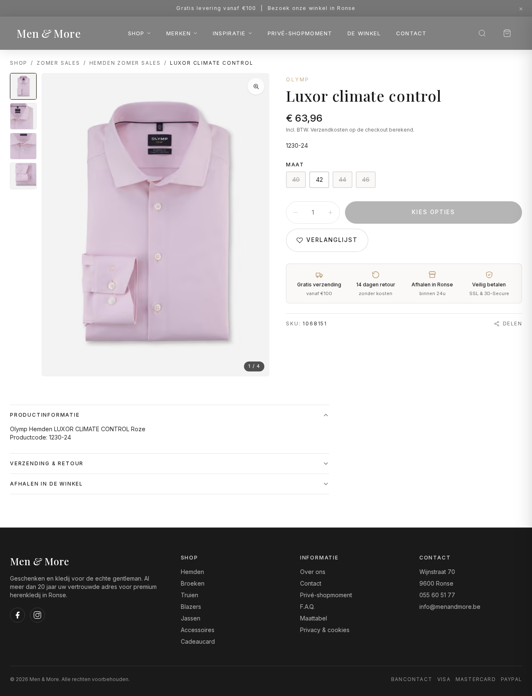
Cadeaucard (198, 641)
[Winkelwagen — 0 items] (507, 33)
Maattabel (313, 618)
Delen (512, 323)
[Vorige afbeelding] (55, 225)
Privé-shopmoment (300, 33)
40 (296, 179)
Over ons (312, 571)
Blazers (191, 606)
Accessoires (197, 629)
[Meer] (330, 212)
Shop (136, 33)
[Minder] (295, 212)
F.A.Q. (307, 606)
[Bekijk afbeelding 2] (23, 116)
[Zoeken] (482, 33)
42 (319, 179)
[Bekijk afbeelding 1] (23, 86)
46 (366, 179)
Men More (49, 33)
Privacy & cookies (325, 629)
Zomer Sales (58, 63)
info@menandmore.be (449, 606)
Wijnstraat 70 (437, 571)
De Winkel (364, 33)
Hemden (192, 571)
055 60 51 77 (437, 594)
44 (343, 179)
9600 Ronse (436, 583)
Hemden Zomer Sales (125, 63)
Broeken (192, 583)
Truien (189, 594)
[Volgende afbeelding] (256, 225)
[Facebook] (17, 615)
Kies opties (433, 212)
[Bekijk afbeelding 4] (23, 176)
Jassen (190, 618)
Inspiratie (229, 33)
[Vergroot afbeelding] (256, 86)
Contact (411, 33)
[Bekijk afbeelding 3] (23, 146)
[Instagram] (37, 615)
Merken (178, 33)
